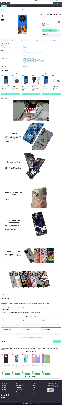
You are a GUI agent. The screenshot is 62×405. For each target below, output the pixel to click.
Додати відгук (56, 341)
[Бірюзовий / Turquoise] (44, 368)
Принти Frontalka (19, 5)
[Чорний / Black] (46, 368)
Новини (34, 387)
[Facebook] (1, 395)
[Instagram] (6, 395)
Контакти (17, 391)
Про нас (34, 385)
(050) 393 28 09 (3, 387)
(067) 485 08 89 (3, 385)
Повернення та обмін (52, 0)
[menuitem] (57, 0)
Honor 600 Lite (33, 348)
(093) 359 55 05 (3, 389)
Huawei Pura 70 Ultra (50, 348)
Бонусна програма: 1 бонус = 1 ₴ (21, 385)
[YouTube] (4, 395)
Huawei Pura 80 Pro (38, 348)
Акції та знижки (26, 5)
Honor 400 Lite (44, 348)
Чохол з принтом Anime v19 (5, 348)
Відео (33, 389)
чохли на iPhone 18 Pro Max (57, 5)
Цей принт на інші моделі (13, 348)
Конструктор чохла (12, 5)
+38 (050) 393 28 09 (37, 0)
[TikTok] (8, 395)
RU (58, 0)
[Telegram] (1, 397)
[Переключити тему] (60, 0)
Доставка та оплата (45, 0)
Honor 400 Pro (56, 348)
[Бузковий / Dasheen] (45, 368)
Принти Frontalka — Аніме (21, 348)
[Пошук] (52, 3)
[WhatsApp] (4, 397)
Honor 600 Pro (28, 348)
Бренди (34, 391)
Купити (7, 373)
